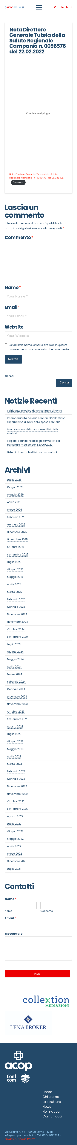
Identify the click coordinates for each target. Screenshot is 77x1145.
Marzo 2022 (14, 854)
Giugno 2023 (15, 741)
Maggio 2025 (15, 577)
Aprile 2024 (14, 666)
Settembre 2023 (17, 719)
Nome (10, 899)
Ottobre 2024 (16, 629)
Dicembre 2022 (17, 786)
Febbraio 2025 (16, 599)
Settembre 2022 (17, 809)
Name (13, 287)
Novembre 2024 (17, 622)
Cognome (46, 911)
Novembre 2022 (17, 794)
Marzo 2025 (14, 592)
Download (18, 182)
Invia (37, 974)
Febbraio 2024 (16, 682)
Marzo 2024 (14, 674)
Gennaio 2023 (16, 779)
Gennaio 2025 (16, 607)
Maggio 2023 (15, 749)
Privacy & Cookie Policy (20, 1139)
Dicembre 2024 (17, 614)
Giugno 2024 (15, 652)
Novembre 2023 (17, 704)
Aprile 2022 (14, 846)
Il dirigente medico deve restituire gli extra (34, 411)
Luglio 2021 (14, 869)
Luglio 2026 (14, 480)
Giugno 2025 (15, 569)
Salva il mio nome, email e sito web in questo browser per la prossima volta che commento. (39, 347)
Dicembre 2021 (16, 861)
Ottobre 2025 (15, 547)
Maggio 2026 (15, 494)
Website (14, 327)
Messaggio (14, 934)
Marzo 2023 (14, 764)
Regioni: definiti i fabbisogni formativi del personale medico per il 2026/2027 (33, 443)
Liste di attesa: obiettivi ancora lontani (32, 452)
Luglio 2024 (14, 644)
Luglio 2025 (14, 562)
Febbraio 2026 (16, 517)
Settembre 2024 (18, 637)
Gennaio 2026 (16, 524)
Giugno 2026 (15, 487)
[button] (39, 7)
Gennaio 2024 (16, 689)
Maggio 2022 (15, 839)
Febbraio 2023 (16, 771)
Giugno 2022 (15, 831)
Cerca (9, 376)
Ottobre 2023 (15, 712)
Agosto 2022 (15, 816)
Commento (19, 237)
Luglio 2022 (14, 824)
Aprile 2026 (14, 502)
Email (12, 307)
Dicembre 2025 (17, 532)
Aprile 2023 (14, 756)
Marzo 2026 (14, 510)
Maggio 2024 (15, 659)
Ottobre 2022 (15, 801)
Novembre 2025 (17, 539)
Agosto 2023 (15, 726)
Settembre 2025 (17, 554)
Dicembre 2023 (17, 696)
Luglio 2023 (14, 734)
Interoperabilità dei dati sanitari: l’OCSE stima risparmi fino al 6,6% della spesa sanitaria (36, 420)
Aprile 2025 (14, 584)
